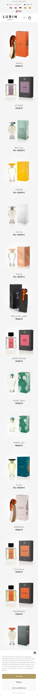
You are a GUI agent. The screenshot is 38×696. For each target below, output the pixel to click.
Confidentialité (21, 693)
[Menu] (24, 17)
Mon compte (14, 4)
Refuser (19, 682)
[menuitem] (19, 1)
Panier (28, 4)
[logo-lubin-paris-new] (16, 17)
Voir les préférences (19, 688)
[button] (35, 653)
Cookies (14, 693)
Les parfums (20, 1)
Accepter (19, 676)
